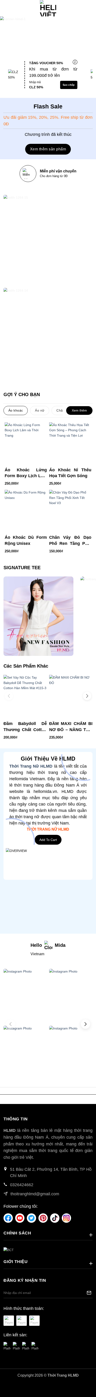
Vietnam (37, 954)
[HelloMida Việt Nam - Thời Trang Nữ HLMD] (48, 8)
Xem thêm (79, 410)
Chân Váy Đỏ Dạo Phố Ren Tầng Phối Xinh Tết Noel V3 (70, 540)
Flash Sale (48, 106)
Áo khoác (15, 410)
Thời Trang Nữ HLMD (30, 766)
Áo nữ (39, 410)
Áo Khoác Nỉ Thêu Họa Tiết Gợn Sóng (70, 473)
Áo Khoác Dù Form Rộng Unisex (26, 540)
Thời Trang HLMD (63, 1375)
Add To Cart (48, 840)
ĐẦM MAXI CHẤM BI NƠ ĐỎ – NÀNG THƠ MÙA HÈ (71, 726)
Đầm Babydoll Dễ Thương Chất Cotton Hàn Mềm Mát (25, 726)
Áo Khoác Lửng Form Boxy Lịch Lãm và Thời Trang (26, 473)
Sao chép (69, 84)
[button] (5, 8)
